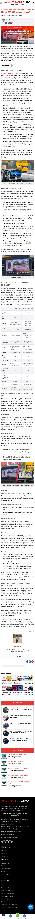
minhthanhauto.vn (12, 834)
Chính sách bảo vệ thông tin (9, 904)
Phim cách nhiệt (5, 868)
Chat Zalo (11, 918)
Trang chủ (3, 15)
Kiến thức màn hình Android (15, 15)
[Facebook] (15, 656)
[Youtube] (20, 656)
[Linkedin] (17, 656)
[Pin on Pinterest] (11, 23)
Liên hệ (3, 853)
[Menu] (1, 3)
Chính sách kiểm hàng (7, 890)
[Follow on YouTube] (11, 841)
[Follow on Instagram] (5, 841)
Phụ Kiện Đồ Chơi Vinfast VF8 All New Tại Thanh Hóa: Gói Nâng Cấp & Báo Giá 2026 (21, 708)
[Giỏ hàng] (33, 3)
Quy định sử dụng (6, 899)
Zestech (7, 76)
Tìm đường (4, 918)
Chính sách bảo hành (7, 885)
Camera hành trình (6, 866)
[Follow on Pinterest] (8, 841)
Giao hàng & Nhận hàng (7, 893)
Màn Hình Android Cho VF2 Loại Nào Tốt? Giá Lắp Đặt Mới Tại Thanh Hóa (21, 731)
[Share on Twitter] (9, 23)
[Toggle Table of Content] (12, 65)
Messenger (24, 918)
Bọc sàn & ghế (5, 874)
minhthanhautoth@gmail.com (13, 831)
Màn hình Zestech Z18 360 (9, 73)
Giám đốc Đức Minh (12, 837)
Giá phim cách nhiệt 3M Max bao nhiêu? (20, 723)
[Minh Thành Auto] (17, 3)
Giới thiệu (3, 850)
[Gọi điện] (17, 915)
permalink (21, 666)
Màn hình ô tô (5, 863)
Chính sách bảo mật (6, 902)
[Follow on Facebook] (2, 841)
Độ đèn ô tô (4, 871)
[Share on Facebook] (6, 23)
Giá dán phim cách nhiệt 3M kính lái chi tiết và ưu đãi (20, 716)
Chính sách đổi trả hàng (8, 888)
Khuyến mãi (4, 856)
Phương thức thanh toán (8, 896)
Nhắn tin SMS (31, 918)
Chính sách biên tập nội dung (9, 907)
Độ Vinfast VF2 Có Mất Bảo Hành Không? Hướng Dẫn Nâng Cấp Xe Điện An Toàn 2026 (20, 740)
